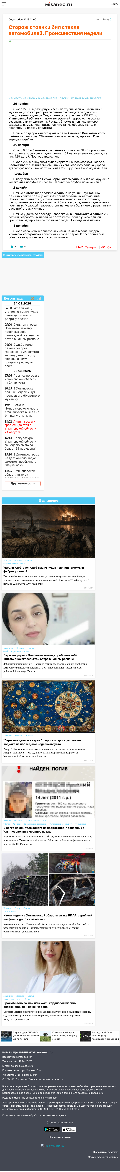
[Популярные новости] (39, 298)
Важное (7, 820)
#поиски (17, 824)
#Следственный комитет (61, 824)
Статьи (28, 560)
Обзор (17, 908)
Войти (114, 3)
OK (109, 247)
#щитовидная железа (20, 651)
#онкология (8, 999)
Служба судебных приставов (103, 1157)
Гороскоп (7, 736)
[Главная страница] (58, 4)
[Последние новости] (32, 298)
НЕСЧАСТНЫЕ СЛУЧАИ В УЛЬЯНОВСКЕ (33, 98)
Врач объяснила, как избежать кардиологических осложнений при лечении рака (39, 1004)
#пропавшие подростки (35, 824)
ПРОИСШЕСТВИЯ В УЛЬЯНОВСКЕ (80, 98)
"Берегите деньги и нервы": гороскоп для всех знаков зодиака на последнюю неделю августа (42, 742)
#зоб (5, 651)
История (7, 560)
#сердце (28, 999)
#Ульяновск (80, 824)
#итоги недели (10, 911)
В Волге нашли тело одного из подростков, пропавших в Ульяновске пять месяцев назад (44, 829)
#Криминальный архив (14, 564)
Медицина (8, 648)
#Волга (6, 824)
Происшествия (32, 820)
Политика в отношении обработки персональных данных (35, 1115)
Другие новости (23, 483)
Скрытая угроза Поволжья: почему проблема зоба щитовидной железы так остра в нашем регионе (40, 657)
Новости (18, 560)
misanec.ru (57, 1079)
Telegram (91, 247)
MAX (79, 247)
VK (103, 247)
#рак (19, 999)
